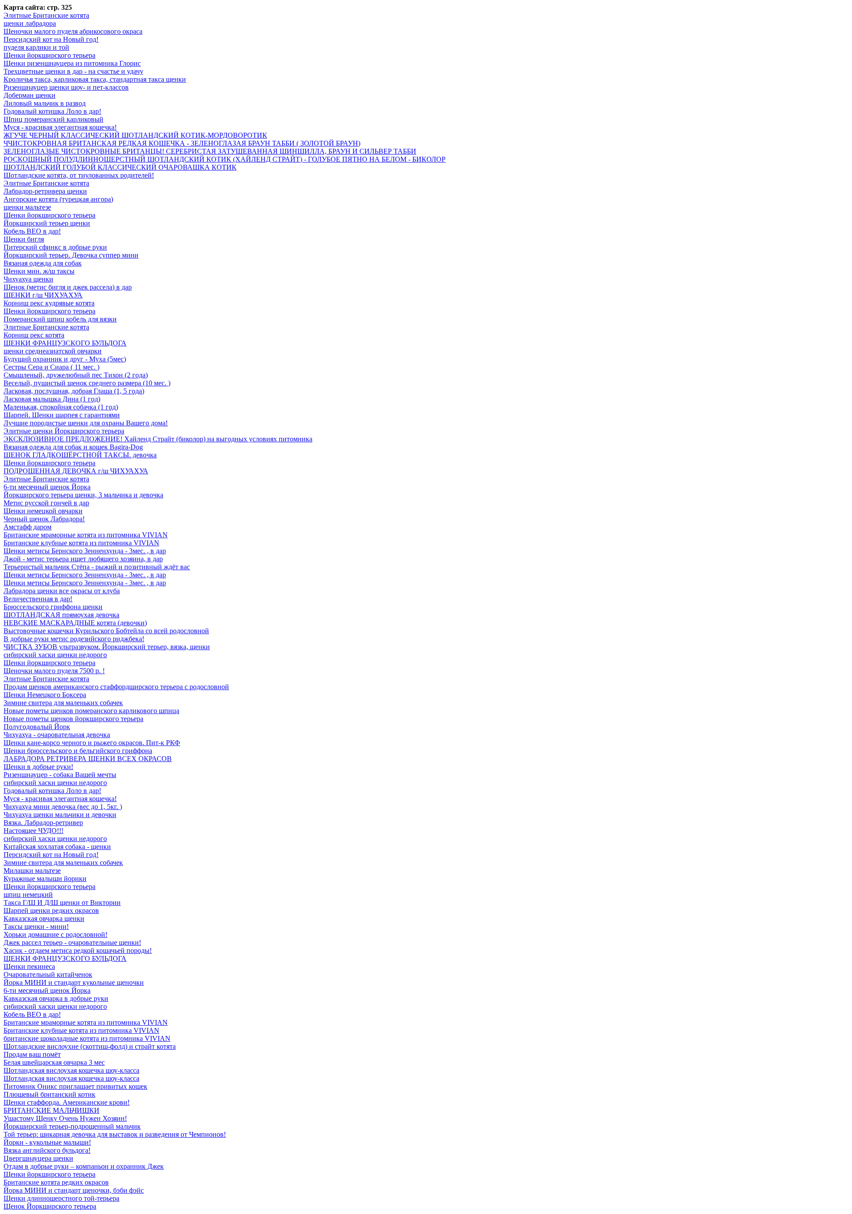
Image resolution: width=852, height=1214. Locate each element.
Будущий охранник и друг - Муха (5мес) (65, 359)
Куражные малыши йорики (45, 878)
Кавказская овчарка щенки (44, 918)
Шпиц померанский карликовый (53, 119)
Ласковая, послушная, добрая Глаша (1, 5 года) (74, 391)
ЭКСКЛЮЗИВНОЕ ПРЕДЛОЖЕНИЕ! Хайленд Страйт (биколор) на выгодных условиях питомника (158, 439)
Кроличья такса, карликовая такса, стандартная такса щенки (95, 79)
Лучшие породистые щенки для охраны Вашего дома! (86, 423)
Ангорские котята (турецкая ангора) (58, 199)
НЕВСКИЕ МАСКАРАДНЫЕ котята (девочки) (75, 623)
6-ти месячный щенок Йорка (47, 487)
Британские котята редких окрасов (56, 1182)
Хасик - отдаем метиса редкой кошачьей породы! (78, 950)
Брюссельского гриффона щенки (53, 607)
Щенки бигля (24, 239)
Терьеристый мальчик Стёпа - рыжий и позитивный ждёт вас (97, 567)
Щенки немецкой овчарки (43, 511)
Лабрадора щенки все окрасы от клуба (62, 591)
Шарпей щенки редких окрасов (51, 910)
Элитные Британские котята (46, 15)
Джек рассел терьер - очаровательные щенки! (72, 942)
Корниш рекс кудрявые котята (49, 303)
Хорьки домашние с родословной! (55, 934)
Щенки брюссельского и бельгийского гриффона (78, 750)
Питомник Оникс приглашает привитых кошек (75, 1086)
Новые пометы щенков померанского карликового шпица (91, 710)
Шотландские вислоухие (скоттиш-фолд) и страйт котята (90, 1046)
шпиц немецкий (28, 894)
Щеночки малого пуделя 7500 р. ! (54, 670)
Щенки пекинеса (29, 966)
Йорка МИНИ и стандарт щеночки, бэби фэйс (74, 1190)
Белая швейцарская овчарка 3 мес (54, 1062)
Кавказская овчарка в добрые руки (56, 998)
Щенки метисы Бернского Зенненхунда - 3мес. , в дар (85, 551)
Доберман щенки (29, 95)
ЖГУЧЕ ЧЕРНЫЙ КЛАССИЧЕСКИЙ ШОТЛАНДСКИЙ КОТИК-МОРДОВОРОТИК (135, 135)
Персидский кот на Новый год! (51, 39)
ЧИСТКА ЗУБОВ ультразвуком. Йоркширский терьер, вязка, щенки (107, 647)
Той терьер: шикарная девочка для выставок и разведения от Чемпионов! (115, 1134)
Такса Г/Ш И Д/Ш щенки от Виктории (62, 902)
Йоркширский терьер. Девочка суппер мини (71, 255)
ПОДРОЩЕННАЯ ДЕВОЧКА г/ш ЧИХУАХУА (76, 471)
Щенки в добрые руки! (38, 766)
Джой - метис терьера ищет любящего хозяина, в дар (83, 559)
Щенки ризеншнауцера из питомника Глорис (72, 63)
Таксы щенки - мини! (36, 926)
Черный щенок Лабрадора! (44, 519)
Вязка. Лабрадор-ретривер (43, 822)
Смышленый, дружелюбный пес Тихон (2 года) (76, 375)
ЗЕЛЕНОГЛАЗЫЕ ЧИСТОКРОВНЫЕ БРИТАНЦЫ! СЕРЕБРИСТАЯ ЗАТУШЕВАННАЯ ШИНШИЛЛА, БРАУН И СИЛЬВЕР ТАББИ (210, 151)
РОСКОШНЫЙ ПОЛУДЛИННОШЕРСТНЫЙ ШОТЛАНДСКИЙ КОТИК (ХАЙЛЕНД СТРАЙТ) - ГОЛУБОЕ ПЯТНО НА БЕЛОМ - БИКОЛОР (225, 159)
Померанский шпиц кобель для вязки (60, 319)
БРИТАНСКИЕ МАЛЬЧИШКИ (51, 1110)
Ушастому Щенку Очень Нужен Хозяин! (65, 1118)
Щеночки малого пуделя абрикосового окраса (73, 31)
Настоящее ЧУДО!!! (33, 830)
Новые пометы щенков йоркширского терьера (73, 718)
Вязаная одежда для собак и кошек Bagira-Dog (73, 447)
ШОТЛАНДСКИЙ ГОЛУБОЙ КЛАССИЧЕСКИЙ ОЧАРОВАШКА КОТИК (120, 167)
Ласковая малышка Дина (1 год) (52, 399)
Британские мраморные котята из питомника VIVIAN (86, 535)
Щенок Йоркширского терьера (50, 1206)
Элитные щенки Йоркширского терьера (64, 431)
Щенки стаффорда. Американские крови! (67, 1102)
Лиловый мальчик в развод (45, 103)
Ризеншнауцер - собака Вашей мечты (60, 774)
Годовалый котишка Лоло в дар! (52, 111)
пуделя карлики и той (36, 47)
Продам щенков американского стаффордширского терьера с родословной (116, 686)
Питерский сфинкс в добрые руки (55, 247)
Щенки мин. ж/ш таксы (39, 271)
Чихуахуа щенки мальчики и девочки (60, 814)
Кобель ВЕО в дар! (32, 231)
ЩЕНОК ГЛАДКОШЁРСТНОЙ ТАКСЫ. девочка (80, 455)
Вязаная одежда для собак (43, 263)
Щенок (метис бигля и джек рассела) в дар (68, 287)
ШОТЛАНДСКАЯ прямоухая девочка (61, 615)
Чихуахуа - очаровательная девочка (57, 734)
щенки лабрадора (30, 23)
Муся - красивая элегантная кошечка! (60, 127)
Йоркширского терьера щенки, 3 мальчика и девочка (83, 495)
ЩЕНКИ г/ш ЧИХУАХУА (43, 295)
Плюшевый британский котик (49, 1094)
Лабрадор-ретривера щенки (45, 191)
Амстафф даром (27, 527)
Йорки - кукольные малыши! (47, 1142)
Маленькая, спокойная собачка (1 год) (61, 407)
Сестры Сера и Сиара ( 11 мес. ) (51, 367)
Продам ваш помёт (32, 1054)
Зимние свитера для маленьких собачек (63, 702)
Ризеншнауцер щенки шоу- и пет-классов (66, 87)
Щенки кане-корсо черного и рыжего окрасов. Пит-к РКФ (92, 742)
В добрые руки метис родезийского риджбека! (74, 639)
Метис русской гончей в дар (46, 503)
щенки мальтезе (27, 207)
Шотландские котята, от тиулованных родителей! (79, 175)
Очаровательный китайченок (48, 974)
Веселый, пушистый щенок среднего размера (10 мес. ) (87, 383)
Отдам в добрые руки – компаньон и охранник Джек (84, 1166)
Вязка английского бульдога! (47, 1150)
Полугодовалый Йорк (37, 726)
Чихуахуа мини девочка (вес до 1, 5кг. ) (63, 806)
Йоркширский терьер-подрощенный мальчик (72, 1126)
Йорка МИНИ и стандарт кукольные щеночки (74, 982)
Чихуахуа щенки (28, 279)
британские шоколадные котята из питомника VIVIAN (87, 1038)
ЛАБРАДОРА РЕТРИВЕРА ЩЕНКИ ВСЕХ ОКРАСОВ (88, 758)
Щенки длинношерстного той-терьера (61, 1198)
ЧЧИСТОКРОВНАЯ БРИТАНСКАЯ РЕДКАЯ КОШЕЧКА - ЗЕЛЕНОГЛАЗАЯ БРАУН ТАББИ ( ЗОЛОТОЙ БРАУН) (182, 143)
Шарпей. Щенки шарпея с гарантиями (62, 415)
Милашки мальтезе (32, 870)
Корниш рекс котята (34, 335)
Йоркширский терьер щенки (47, 223)
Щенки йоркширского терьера (49, 55)
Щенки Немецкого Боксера (45, 694)
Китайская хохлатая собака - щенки (57, 846)
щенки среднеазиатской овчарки (53, 351)
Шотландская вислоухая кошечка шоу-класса (71, 1070)
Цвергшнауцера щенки (38, 1158)
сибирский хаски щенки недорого (55, 655)
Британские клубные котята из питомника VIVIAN (81, 543)
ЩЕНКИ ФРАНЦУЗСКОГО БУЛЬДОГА (65, 343)
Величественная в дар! (38, 599)
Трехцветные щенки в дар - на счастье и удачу (73, 71)
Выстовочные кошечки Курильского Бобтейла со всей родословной (106, 631)
